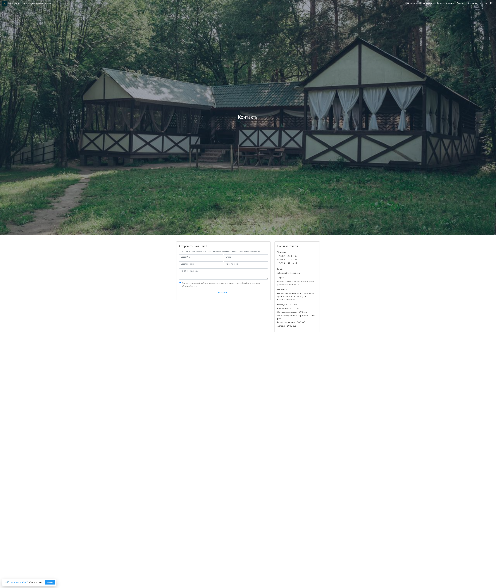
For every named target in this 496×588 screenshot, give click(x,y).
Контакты (472, 3)
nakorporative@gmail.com (288, 273)
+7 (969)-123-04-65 (287, 256)
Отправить (223, 292)
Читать (50, 582)
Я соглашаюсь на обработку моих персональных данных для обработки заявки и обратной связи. (221, 285)
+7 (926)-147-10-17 (287, 263)
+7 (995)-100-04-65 (287, 259)
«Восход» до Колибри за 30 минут (24, 582)
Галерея (460, 3)
